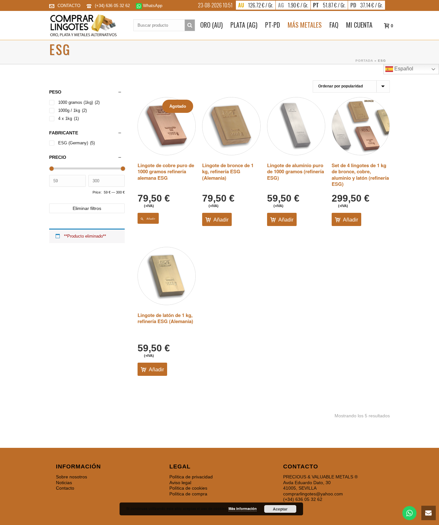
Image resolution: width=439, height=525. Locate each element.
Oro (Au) (211, 25)
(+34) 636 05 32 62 (113, 5)
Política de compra (188, 493)
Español (403, 68)
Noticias (64, 482)
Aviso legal (180, 482)
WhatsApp (152, 5)
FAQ (333, 25)
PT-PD (272, 25)
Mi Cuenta (359, 25)
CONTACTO (69, 5)
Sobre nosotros (71, 476)
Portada (364, 60)
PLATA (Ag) (243, 25)
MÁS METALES (305, 25)
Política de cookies (188, 488)
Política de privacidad (191, 476)
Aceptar (280, 509)
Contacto (65, 488)
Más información (242, 508)
